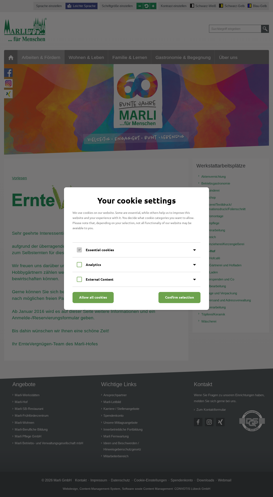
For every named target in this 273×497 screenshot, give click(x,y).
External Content (99, 279)
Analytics (93, 264)
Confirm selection (179, 297)
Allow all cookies (93, 297)
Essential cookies (100, 250)
